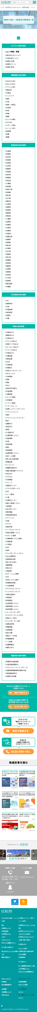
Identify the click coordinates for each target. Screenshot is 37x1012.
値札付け (9, 568)
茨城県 (8, 172)
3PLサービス (10, 373)
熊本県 (8, 275)
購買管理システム (12, 606)
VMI (7, 577)
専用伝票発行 (10, 594)
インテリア (10, 96)
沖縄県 (8, 286)
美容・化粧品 (10, 105)
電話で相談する (6, 957)
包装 (7, 521)
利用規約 (4, 981)
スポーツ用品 (10, 125)
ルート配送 (10, 494)
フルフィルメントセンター (15, 418)
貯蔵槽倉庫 (10, 639)
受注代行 (9, 474)
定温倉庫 (9, 309)
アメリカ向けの (11, 341)
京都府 (8, 225)
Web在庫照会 (11, 556)
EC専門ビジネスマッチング (13, 7)
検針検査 (9, 512)
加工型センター (11, 509)
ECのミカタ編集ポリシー (9, 943)
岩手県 (8, 157)
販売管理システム (12, 609)
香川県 (8, 257)
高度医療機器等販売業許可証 (16, 670)
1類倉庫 (9, 597)
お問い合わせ (5, 995)
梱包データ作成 (11, 636)
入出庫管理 (10, 586)
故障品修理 (10, 624)
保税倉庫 (9, 359)
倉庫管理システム (12, 453)
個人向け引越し (11, 562)
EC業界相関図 (22, 981)
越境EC (8, 315)
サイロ (8, 524)
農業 (7, 137)
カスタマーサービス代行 (14, 615)
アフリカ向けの (11, 350)
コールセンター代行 (13, 612)
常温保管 (9, 438)
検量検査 (9, 627)
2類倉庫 (9, 571)
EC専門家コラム (6, 934)
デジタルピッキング (13, 588)
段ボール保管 (10, 456)
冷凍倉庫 (9, 365)
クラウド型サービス (13, 488)
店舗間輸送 (10, 644)
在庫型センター (11, 500)
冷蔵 (7, 318)
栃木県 (8, 175)
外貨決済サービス (12, 58)
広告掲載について (7, 992)
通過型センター (11, 485)
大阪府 (8, 228)
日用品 (8, 107)
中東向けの (10, 353)
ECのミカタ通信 (23, 984)
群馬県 (8, 177)
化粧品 (8, 93)
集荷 (7, 550)
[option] (18, 854)
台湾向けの (10, 338)
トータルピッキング (13, 530)
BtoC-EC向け (10, 84)
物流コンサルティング (13, 370)
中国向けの (10, 332)
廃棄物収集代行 (11, 468)
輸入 (7, 421)
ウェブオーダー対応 (13, 621)
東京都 (8, 186)
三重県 (8, 219)
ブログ (3, 937)
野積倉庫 (9, 462)
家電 (7, 113)
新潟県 (8, 192)
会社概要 (4, 989)
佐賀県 (8, 269)
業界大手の (10, 647)
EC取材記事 (5, 931)
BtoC (8, 385)
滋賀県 (8, 222)
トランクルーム (11, 406)
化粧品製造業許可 (12, 664)
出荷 (7, 441)
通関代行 (9, 423)
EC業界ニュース (6, 928)
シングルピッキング (13, 591)
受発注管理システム (13, 532)
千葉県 (8, 183)
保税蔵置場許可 (11, 673)
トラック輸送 (10, 403)
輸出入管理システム (13, 503)
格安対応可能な (11, 388)
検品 (7, 382)
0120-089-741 (20, 706)
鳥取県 (8, 239)
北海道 (8, 151)
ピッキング (10, 465)
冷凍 (7, 306)
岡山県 (8, 245)
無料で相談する (20, 692)
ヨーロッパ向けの (12, 347)
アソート (9, 482)
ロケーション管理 (12, 574)
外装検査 (9, 479)
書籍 (7, 116)
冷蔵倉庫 (9, 356)
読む (3, 925)
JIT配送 (9, 544)
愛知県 (8, 216)
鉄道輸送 (9, 600)
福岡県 (8, 266)
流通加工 (9, 368)
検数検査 (9, 565)
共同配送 (9, 400)
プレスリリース (6, 940)
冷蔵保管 (9, 394)
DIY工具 (9, 122)
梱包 (7, 415)
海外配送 (9, 312)
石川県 (8, 198)
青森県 (8, 154)
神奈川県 (9, 189)
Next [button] (33, 853)
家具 (7, 110)
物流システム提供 (12, 580)
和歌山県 (9, 236)
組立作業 (9, 633)
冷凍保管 (9, 376)
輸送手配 (9, 527)
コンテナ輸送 (10, 397)
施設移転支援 (10, 559)
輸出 (7, 447)
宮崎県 (8, 281)
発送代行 (9, 426)
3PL (7, 300)
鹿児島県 (9, 284)
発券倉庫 (9, 444)
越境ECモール (11, 64)
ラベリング (10, 518)
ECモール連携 (11, 535)
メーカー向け (10, 128)
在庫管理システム (12, 435)
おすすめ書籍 (22, 954)
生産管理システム (12, 603)
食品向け (9, 90)
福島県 (8, 169)
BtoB (8, 362)
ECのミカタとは (6, 978)
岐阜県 (8, 210)
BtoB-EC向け (10, 81)
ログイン (20, 992)
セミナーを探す (22, 948)
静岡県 (8, 213)
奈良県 (8, 233)
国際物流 (9, 303)
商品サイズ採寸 (11, 618)
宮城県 (8, 160)
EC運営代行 (10, 432)
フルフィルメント (12, 412)
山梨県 (8, 204)
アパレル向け (10, 87)
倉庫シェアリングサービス (15, 409)
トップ (2, 7)
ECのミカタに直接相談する (26, 971)
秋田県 (8, 163)
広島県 (8, 248)
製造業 (8, 131)
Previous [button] (4, 853)
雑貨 (7, 99)
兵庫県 (8, 230)
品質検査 (9, 630)
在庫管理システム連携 (14, 538)
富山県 (8, 195)
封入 (7, 491)
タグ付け (9, 477)
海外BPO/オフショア (13, 55)
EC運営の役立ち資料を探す (26, 951)
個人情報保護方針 (7, 984)
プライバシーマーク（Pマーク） (17, 667)
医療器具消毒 (10, 583)
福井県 (8, 201)
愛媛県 (8, 260)
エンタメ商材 (10, 119)
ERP (7, 547)
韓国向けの (10, 335)
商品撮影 (9, 450)
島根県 (8, 242)
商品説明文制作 (11, 515)
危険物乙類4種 (11, 676)
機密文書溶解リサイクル (14, 471)
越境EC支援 (10, 61)
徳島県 (8, 254)
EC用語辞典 (21, 957)
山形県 (8, 166)
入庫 (7, 497)
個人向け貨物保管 (12, 459)
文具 (7, 102)
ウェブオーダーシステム (14, 553)
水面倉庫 (9, 541)
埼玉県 (8, 180)
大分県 (8, 278)
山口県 (8, 251)
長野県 (8, 207)
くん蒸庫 (9, 641)
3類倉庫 (9, 506)
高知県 (8, 263)
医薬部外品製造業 (12, 661)
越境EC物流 (25, 7)
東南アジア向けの (12, 344)
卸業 (7, 134)
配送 (7, 429)
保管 (7, 379)
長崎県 (8, 272)
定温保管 (9, 391)
